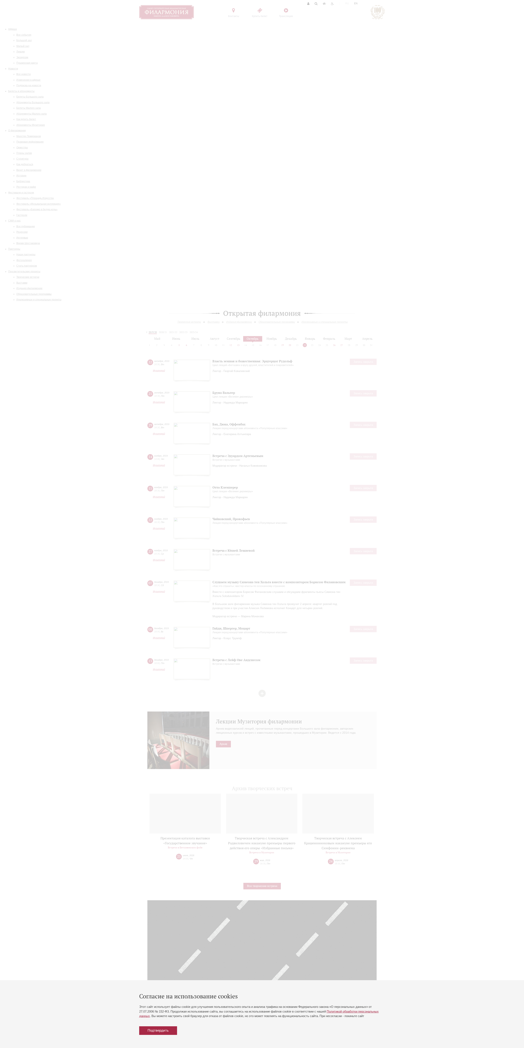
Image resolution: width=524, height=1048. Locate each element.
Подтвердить (158, 1030)
